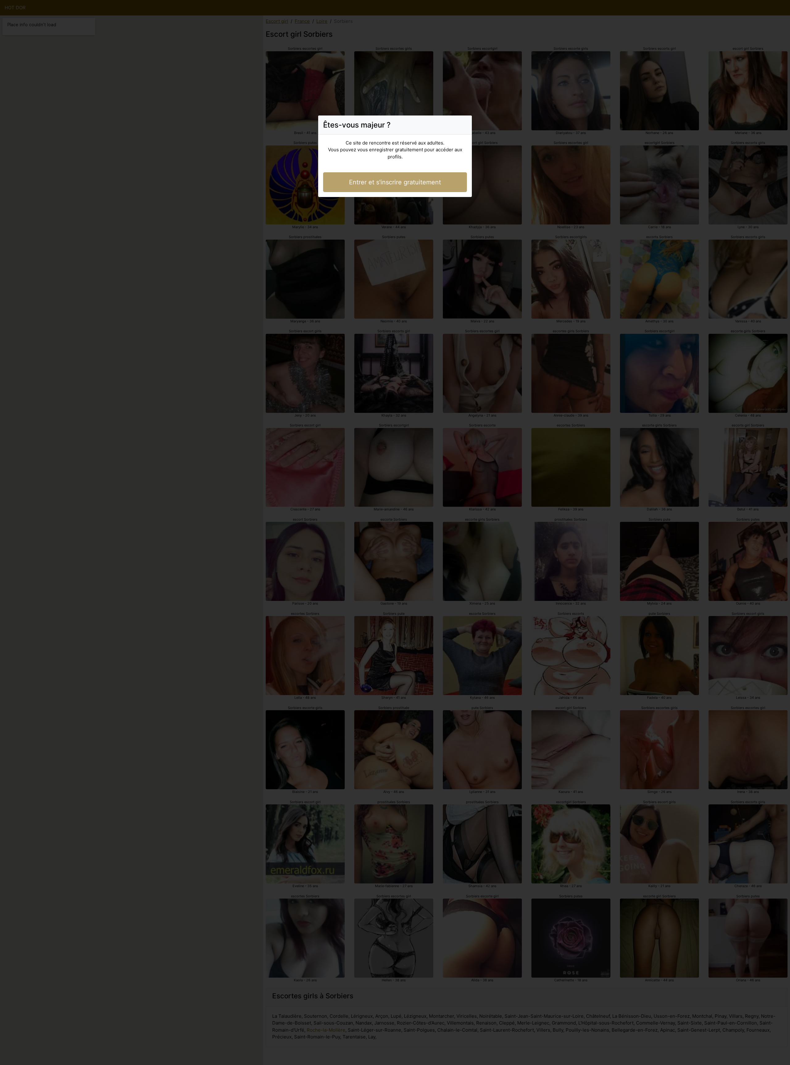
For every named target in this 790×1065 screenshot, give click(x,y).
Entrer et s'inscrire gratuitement (395, 182)
